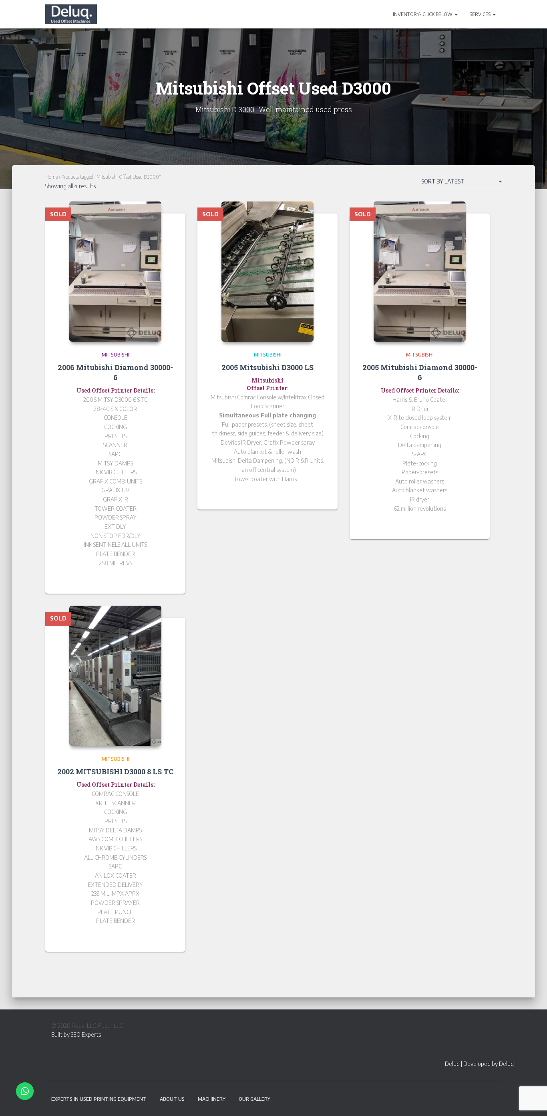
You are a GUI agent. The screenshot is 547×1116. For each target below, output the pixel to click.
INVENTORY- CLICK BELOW (423, 14)
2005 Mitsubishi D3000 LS (267, 367)
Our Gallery (254, 1099)
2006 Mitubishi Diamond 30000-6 (115, 372)
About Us (172, 1099)
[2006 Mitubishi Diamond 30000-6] (115, 271)
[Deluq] (71, 14)
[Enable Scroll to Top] (531, 1100)
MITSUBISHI (115, 355)
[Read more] (169, 580)
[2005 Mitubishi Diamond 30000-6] (420, 271)
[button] (456, 14)
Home (51, 177)
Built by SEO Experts (76, 1034)
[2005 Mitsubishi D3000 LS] (267, 271)
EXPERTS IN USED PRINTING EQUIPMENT (99, 1099)
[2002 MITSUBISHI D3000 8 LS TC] (115, 676)
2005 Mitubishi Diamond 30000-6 (419, 372)
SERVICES (481, 14)
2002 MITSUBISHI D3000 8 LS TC (115, 771)
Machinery (211, 1099)
